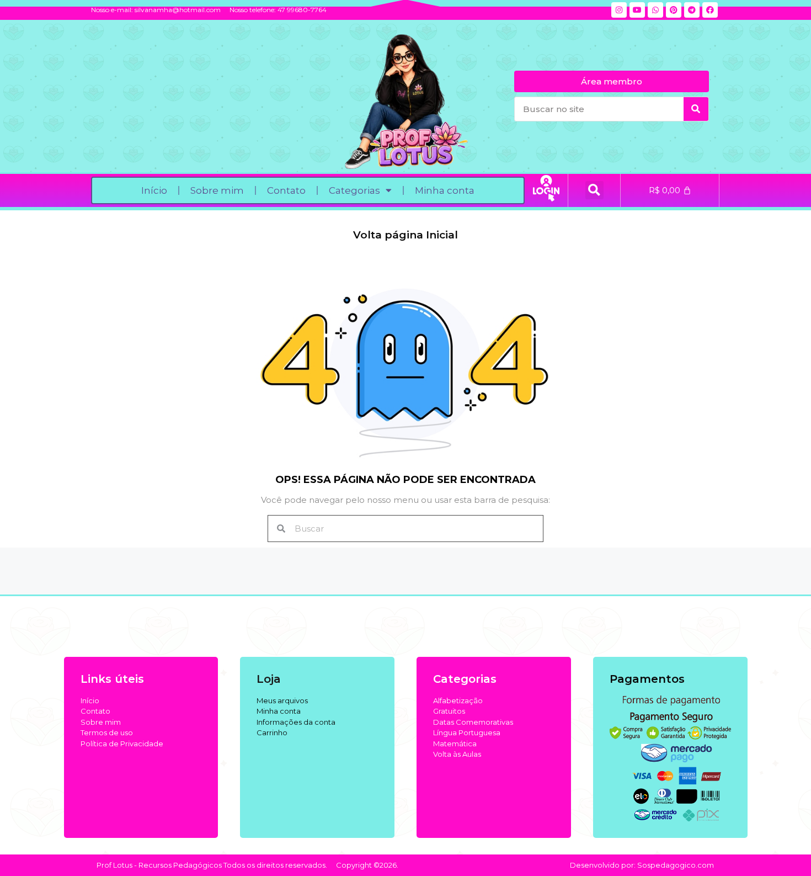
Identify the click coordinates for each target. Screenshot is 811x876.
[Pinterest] (673, 10)
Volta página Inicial (405, 235)
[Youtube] (637, 10)
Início (154, 190)
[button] (594, 190)
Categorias (354, 190)
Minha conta (444, 190)
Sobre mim (217, 190)
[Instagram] (619, 10)
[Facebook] (710, 10)
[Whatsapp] (655, 10)
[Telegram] (692, 10)
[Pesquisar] (696, 109)
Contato (286, 190)
